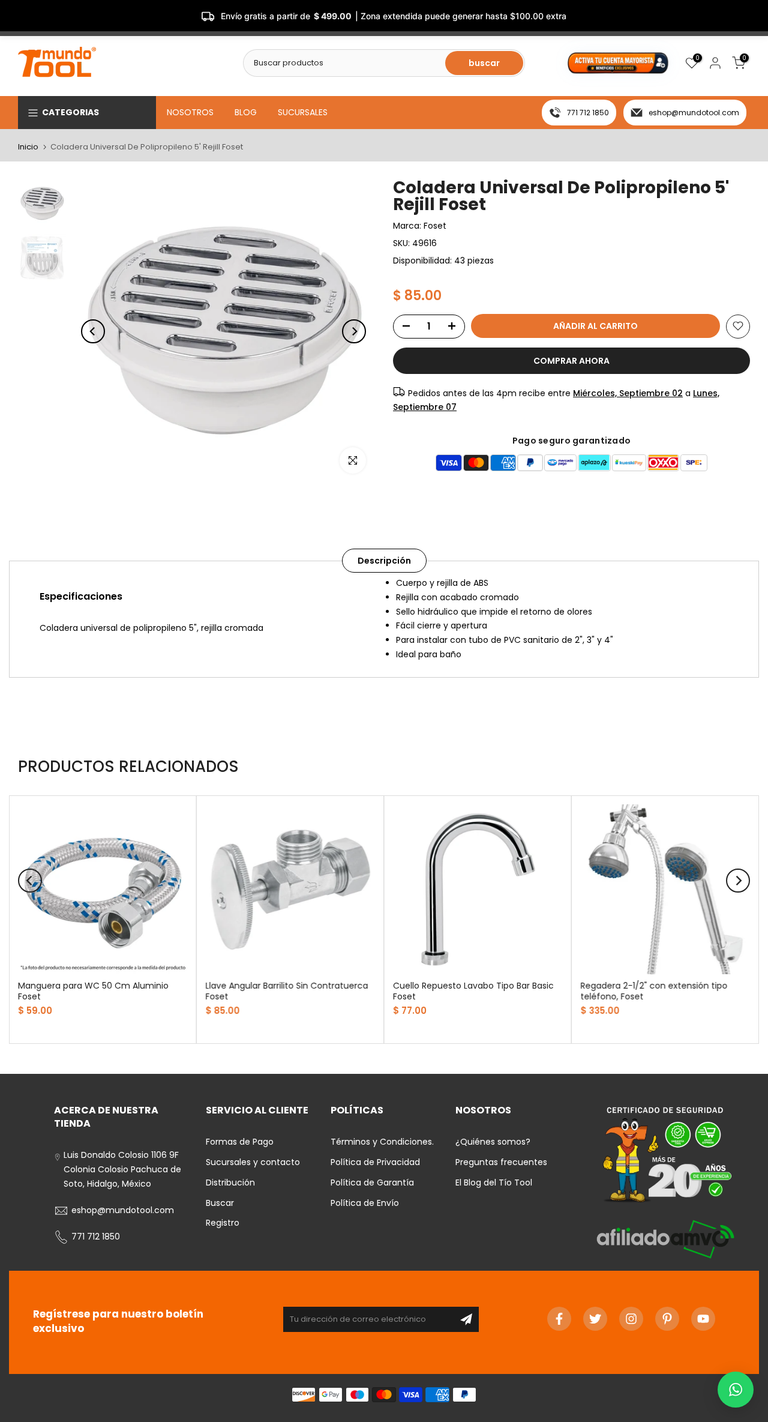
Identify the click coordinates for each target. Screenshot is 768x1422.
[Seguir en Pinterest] (667, 1319)
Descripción (384, 561)
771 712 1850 (588, 112)
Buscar (220, 1203)
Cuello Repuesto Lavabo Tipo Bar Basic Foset (473, 991)
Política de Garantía (372, 1182)
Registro (222, 1223)
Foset (435, 226)
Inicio (28, 147)
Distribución (230, 1182)
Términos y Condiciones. (382, 1142)
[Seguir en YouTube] (703, 1319)
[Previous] (93, 331)
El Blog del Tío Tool (493, 1182)
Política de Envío (365, 1203)
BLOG (246, 112)
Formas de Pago (240, 1142)
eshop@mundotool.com (694, 112)
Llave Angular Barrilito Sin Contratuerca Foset (287, 991)
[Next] (354, 331)
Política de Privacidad (375, 1162)
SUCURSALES (303, 112)
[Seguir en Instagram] (631, 1319)
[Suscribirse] (466, 1319)
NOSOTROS (190, 112)
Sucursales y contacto (253, 1162)
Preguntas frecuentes (501, 1162)
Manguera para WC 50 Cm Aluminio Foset (93, 991)
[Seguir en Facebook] (559, 1319)
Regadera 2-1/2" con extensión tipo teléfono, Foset (654, 991)
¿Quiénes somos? (492, 1142)
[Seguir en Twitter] (595, 1319)
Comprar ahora (571, 360)
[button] (736, 1390)
